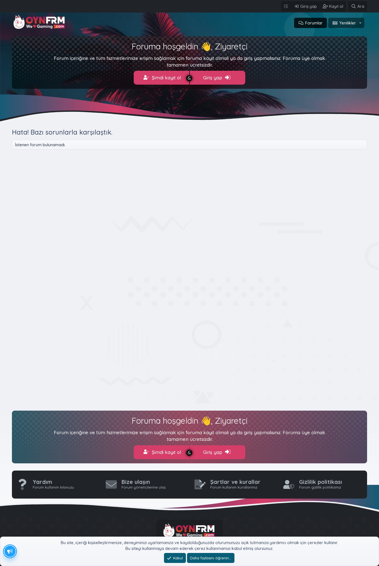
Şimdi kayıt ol (165, 77)
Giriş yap (213, 77)
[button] (360, 23)
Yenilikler (347, 23)
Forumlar (314, 23)
